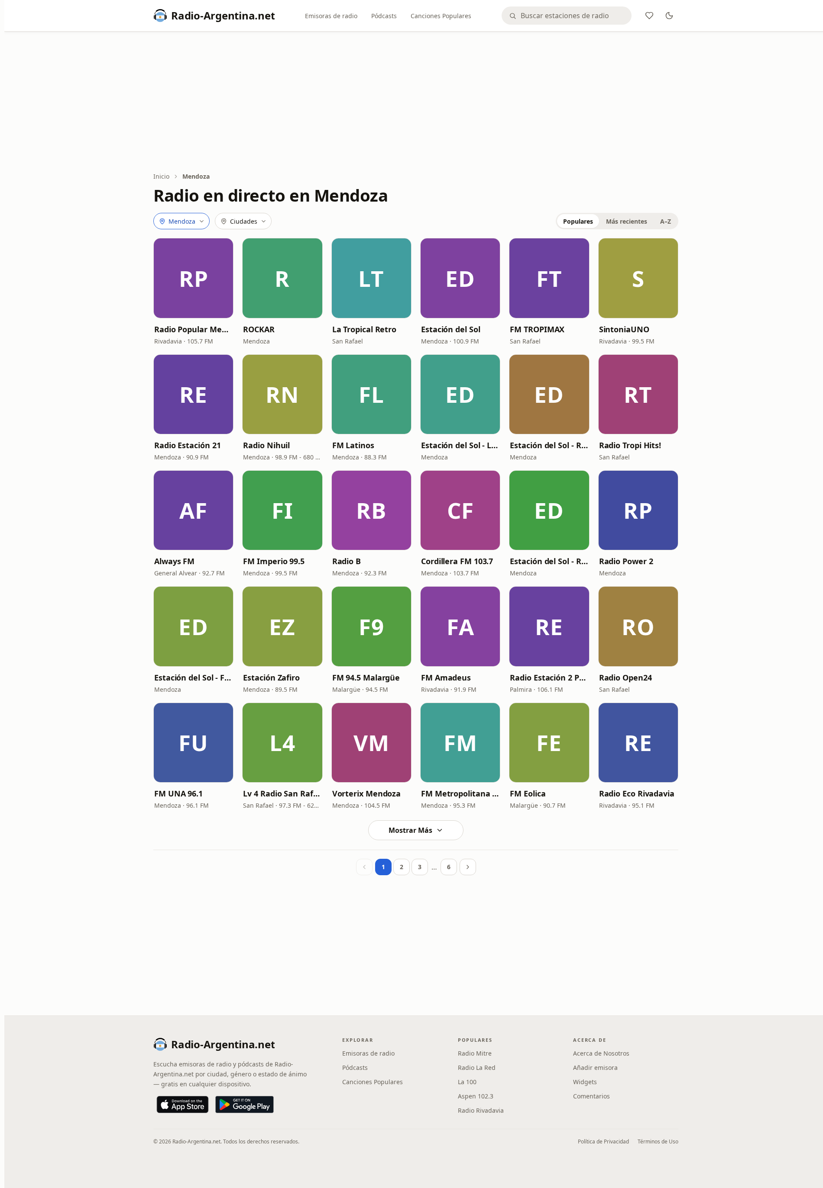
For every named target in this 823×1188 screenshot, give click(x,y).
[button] (193, 278)
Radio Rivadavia (481, 1110)
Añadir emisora (595, 1067)
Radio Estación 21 (187, 445)
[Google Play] (244, 1104)
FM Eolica (527, 793)
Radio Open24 (625, 677)
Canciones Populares (441, 16)
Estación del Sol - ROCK (549, 561)
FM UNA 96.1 (178, 793)
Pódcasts (384, 16)
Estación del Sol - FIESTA (193, 677)
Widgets (585, 1082)
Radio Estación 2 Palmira (549, 677)
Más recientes (626, 221)
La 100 (467, 1082)
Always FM (174, 561)
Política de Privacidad (603, 1141)
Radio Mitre (475, 1053)
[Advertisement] (416, 102)
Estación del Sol (450, 329)
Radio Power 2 (626, 561)
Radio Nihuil (266, 445)
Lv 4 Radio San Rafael (282, 793)
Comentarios (591, 1096)
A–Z (665, 221)
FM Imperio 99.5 (274, 561)
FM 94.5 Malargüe (366, 677)
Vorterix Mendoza (366, 793)
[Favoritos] (649, 15)
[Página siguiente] (468, 867)
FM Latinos (353, 445)
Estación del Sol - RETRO (549, 445)
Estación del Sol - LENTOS (460, 445)
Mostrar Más (410, 830)
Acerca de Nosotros (601, 1053)
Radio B (346, 561)
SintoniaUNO (624, 329)
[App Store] (182, 1104)
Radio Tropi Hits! (630, 445)
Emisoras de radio (331, 16)
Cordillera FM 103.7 (457, 561)
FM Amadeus (446, 677)
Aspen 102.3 (475, 1096)
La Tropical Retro (364, 329)
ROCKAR (258, 329)
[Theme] (669, 15)
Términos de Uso (658, 1141)
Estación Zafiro (271, 677)
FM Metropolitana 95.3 (460, 793)
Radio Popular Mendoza (193, 329)
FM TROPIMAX (537, 329)
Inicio (161, 176)
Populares (578, 221)
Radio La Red (477, 1067)
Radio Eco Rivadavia (636, 793)
